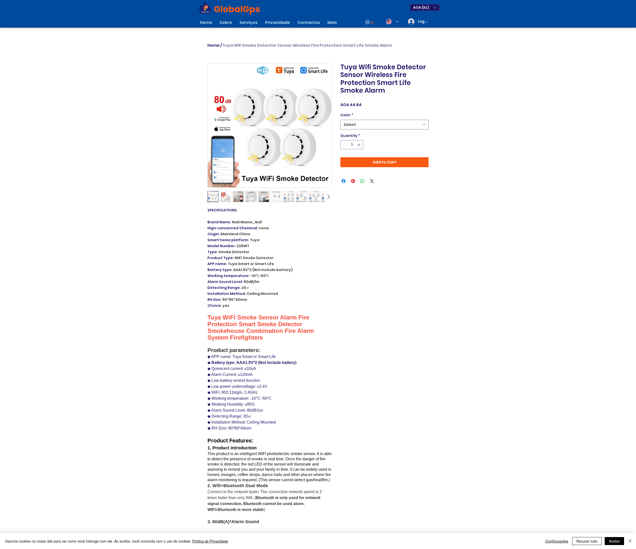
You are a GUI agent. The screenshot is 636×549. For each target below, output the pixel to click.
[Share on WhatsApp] (362, 181)
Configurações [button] (556, 541)
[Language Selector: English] (391, 21)
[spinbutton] (351, 144)
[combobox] (384, 124)
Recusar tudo (586, 541)
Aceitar (614, 541)
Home (213, 45)
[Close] (630, 541)
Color (346, 115)
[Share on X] (372, 181)
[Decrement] (344, 144)
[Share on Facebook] (344, 181)
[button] (424, 7)
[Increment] (359, 144)
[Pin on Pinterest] (353, 181)
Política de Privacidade (210, 541)
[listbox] (424, 7)
